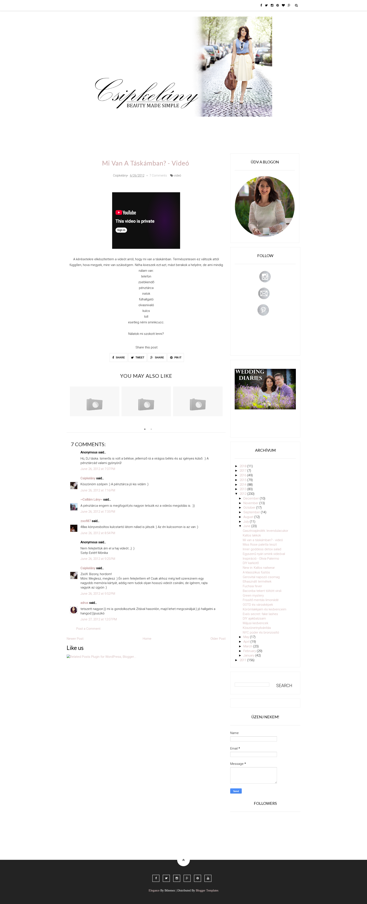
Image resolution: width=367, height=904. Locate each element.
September (252, 512)
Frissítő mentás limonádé (261, 600)
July (246, 521)
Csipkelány (87, 478)
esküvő (104, 135)
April (246, 642)
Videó (232, 122)
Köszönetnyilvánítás (257, 628)
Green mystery (253, 595)
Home (248, 122)
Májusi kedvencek (255, 623)
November (251, 503)
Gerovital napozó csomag (261, 577)
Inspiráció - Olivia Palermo (261, 558)
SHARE (120, 357)
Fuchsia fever (252, 586)
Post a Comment (88, 629)
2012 (243, 494)
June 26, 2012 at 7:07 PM (97, 469)
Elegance (154, 890)
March (248, 646)
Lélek (102, 122)
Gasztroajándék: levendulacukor (265, 531)
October (249, 507)
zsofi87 (85, 521)
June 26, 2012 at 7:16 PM (97, 490)
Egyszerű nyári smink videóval (264, 554)
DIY (184, 122)
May (246, 637)
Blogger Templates (207, 890)
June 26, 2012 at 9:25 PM (97, 559)
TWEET (139, 357)
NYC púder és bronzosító (261, 632)
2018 (243, 466)
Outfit (135, 122)
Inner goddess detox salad (262, 549)
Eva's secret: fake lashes (260, 614)
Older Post (218, 639)
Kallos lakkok (252, 535)
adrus (84, 603)
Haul (198, 122)
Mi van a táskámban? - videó (263, 540)
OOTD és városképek (258, 605)
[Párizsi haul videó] (198, 401)
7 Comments (158, 175)
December (251, 498)
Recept (214, 122)
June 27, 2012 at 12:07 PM (98, 619)
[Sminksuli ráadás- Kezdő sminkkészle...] (146, 401)
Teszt (169, 122)
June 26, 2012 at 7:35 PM (97, 512)
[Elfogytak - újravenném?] (94, 401)
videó (177, 175)
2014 (243, 485)
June (247, 526)
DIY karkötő (251, 563)
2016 (243, 475)
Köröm (152, 122)
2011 (243, 660)
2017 (243, 471)
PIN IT (177, 357)
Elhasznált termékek (257, 581)
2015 (243, 480)
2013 (243, 489)
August (248, 517)
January (249, 655)
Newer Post (75, 639)
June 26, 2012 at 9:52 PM (97, 594)
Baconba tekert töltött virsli (262, 591)
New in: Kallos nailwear (259, 568)
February (250, 651)
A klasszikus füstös (256, 572)
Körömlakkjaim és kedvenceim (264, 609)
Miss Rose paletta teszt (260, 544)
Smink (118, 122)
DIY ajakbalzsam (254, 618)
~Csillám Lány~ (91, 499)
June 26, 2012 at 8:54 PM (97, 533)
